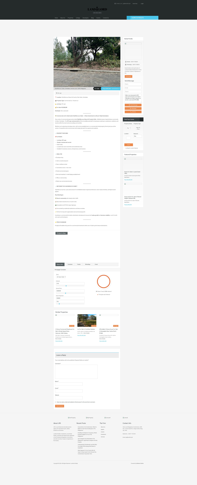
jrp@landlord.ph (127, 3)
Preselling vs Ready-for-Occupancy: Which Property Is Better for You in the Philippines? (87, 434)
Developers (86, 17)
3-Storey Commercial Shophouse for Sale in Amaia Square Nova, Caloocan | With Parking (64, 331)
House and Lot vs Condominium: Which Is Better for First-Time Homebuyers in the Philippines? (87, 428)
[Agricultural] (138, 127)
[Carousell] (107, 417)
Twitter (79, 264)
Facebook (70, 264)
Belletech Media (140, 463)
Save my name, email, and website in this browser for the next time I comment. (76, 402)
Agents (102, 429)
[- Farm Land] (138, 129)
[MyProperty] (89, 417)
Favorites (135, 3)
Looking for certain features (131, 148)
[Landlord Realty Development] (97, 8)
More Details (58, 338)
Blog (92, 17)
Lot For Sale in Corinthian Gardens (86, 329)
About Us (62, 17)
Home (56, 17)
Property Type (137, 123)
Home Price (59, 288)
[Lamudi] (125, 417)
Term (57, 274)
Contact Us (106, 17)
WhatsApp (87, 264)
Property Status (128, 123)
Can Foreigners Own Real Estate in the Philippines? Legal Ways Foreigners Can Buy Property (87, 440)
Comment (58, 363)
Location (126, 133)
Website (57, 395)
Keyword (136, 133)
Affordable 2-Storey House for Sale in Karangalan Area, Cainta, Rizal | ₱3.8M (108, 331)
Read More (126, 177)
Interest (58, 281)
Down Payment (59, 295)
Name (57, 381)
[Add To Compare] (54, 38)
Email (96, 264)
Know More (128, 76)
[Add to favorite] (57, 39)
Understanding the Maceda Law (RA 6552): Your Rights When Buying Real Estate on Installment (87, 446)
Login (142, 3)
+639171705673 (138, 18)
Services (103, 436)
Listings (78, 17)
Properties (70, 17)
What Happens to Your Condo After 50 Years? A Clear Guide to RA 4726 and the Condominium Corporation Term (87, 452)
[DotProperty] (71, 417)
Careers (98, 17)
